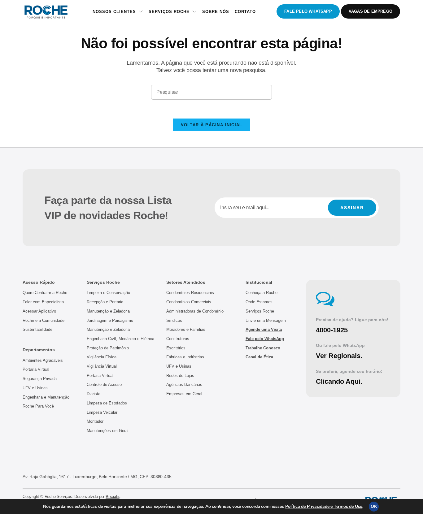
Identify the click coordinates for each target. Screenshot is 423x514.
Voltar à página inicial (211, 125)
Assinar (352, 207)
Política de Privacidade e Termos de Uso (323, 506)
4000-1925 (332, 330)
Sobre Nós (215, 11)
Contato (245, 11)
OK (374, 506)
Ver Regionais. (339, 356)
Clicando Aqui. (339, 381)
